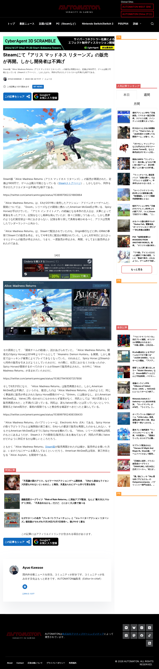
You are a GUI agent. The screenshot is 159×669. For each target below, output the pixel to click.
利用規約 (72, 663)
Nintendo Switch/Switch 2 (97, 23)
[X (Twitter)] (149, 627)
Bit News (38, 86)
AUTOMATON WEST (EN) (136, 6)
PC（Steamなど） (66, 23)
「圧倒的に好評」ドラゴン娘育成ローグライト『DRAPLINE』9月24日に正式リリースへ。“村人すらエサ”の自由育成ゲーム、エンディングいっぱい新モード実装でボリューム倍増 (144, 469)
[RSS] (149, 643)
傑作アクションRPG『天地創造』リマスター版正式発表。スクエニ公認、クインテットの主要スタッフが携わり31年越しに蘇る (143, 118)
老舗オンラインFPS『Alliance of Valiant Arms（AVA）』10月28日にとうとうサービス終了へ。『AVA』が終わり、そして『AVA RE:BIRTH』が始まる (143, 391)
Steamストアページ (70, 183)
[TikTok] (149, 635)
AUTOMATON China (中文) (137, 14)
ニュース (48, 79)
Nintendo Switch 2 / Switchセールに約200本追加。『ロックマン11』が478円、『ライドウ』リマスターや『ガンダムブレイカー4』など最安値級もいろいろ (143, 407)
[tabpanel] (137, 191)
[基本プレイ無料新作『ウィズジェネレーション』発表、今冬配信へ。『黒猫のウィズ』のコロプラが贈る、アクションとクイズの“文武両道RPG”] (124, 434)
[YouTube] (126, 627)
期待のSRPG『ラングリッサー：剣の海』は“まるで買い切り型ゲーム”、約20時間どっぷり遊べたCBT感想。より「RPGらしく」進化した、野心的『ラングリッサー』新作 (144, 167)
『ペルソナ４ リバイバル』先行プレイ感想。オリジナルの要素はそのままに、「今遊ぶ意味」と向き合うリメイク (143, 342)
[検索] (152, 23)
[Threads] (126, 635)
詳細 (135, 23)
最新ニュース (27, 23)
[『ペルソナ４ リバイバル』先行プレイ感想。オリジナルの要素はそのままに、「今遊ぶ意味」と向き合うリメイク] (124, 341)
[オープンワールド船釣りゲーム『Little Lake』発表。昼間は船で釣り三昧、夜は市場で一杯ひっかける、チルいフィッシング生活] (124, 418)
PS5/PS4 (123, 23)
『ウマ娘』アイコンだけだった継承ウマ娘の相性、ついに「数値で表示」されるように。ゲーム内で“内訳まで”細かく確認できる (144, 258)
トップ (11, 23)
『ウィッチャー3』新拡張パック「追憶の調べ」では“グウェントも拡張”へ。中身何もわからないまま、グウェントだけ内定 (143, 180)
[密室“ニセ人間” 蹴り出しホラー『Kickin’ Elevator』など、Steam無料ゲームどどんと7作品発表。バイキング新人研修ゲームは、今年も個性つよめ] (124, 372)
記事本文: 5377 (28, 594)
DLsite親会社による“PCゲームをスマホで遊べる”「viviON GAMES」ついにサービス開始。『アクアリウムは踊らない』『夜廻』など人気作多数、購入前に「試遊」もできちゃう (143, 360)
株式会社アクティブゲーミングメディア (83, 633)
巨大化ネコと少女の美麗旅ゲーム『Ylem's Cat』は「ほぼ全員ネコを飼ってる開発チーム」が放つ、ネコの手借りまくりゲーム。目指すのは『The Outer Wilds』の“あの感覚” (143, 136)
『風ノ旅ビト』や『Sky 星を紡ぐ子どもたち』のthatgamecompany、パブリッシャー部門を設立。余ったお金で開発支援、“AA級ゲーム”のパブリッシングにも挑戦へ (144, 484)
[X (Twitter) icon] (25, 586)
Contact (20, 663)
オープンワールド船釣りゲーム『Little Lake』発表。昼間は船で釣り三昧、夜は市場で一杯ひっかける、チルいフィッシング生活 (143, 420)
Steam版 (50, 446)
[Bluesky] (133, 627)
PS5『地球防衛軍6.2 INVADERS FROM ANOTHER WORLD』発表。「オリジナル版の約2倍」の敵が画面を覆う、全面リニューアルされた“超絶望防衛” (144, 245)
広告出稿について (35, 663)
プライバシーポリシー (55, 663)
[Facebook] (141, 635)
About (10, 663)
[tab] (126, 94)
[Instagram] (141, 627)
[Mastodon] (133, 635)
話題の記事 (45, 23)
